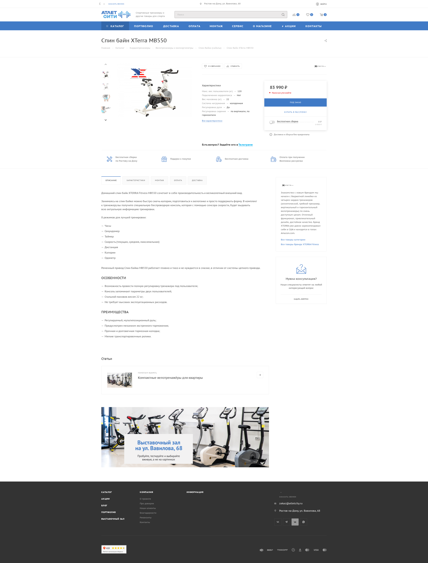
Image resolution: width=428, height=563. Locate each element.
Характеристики (136, 180)
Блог (104, 505)
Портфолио (108, 512)
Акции (105, 498)
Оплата (178, 180)
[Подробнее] (260, 375)
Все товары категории (293, 239)
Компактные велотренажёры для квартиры (170, 378)
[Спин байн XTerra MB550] (154, 90)
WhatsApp (303, 522)
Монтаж (159, 180)
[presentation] (105, 64)
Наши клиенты (148, 508)
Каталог (106, 492)
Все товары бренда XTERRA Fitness (300, 244)
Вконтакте (278, 522)
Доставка (197, 180)
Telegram (286, 522)
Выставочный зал (113, 518)
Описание (111, 180)
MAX (295, 522)
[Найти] (283, 14)
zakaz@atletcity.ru (291, 503)
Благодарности (148, 512)
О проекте (145, 498)
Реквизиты (145, 517)
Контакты (145, 522)
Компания (146, 492)
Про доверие (147, 503)
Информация (195, 492)
